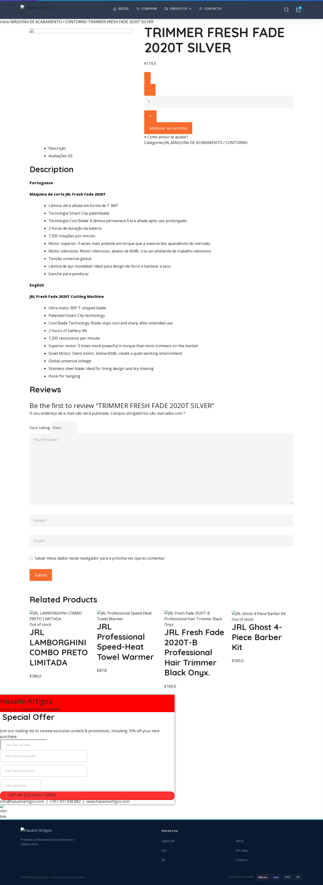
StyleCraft (168, 841)
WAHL (240, 841)
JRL (167, 142)
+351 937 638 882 (65, 801)
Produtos (178, 8)
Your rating (40, 427)
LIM (164, 851)
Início (123, 8)
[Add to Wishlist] (147, 78)
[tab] (170, 148)
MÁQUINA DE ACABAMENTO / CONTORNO (48, 21)
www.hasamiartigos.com (108, 801)
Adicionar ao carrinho (168, 128)
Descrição (57, 148)
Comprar (149, 8)
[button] (166, 136)
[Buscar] (287, 10)
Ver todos (242, 851)
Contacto (212, 8)
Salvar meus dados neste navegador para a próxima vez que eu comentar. (100, 558)
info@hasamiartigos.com (22, 801)
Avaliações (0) (60, 155)
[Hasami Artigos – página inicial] (36, 9)
